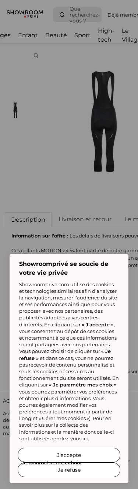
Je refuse (69, 470)
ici (85, 438)
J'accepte (69, 455)
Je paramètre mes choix (51, 462)
